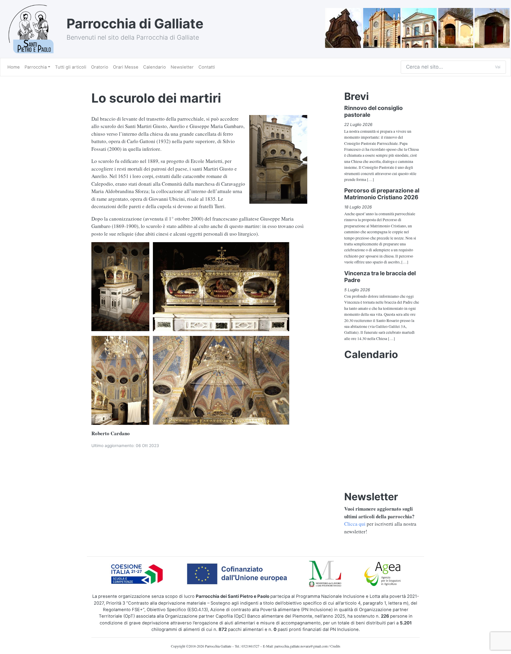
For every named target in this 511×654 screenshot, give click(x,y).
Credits (335, 646)
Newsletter (182, 67)
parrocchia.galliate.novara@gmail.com (301, 646)
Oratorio (99, 67)
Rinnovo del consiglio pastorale (373, 111)
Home (13, 67)
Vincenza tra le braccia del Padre (380, 277)
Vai (497, 66)
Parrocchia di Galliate (135, 23)
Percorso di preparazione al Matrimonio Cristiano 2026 (381, 194)
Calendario (154, 67)
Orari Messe (125, 67)
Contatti (206, 67)
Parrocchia (36, 67)
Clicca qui (355, 523)
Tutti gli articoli (70, 67)
